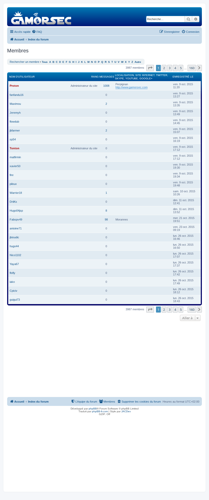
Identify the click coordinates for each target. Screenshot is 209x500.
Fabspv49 (16, 219)
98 (106, 219)
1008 (106, 85)
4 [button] (175, 68)
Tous (45, 62)
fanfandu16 (16, 94)
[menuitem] (37, 32)
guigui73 (15, 299)
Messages (106, 76)
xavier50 (15, 166)
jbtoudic (14, 237)
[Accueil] (41, 16)
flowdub (14, 121)
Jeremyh (15, 112)
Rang (95, 76)
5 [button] (181, 68)
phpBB (93, 408)
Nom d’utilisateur (22, 76)
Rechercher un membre (24, 61)
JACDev (126, 411)
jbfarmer (15, 130)
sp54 (13, 139)
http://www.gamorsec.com (131, 87)
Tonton (14, 148)
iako (12, 281)
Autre (138, 62)
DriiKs (13, 201)
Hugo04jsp (16, 210)
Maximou (15, 103)
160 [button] (191, 68)
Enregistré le (183, 76)
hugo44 (14, 246)
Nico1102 (15, 255)
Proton (14, 85)
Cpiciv (13, 290)
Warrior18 (16, 192)
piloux (13, 183)
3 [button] (170, 68)
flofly (12, 272)
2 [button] (164, 68)
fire (12, 175)
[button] (150, 68)
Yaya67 (14, 264)
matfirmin (15, 157)
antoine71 (16, 228)
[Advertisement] (104, 360)
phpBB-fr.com (100, 411)
